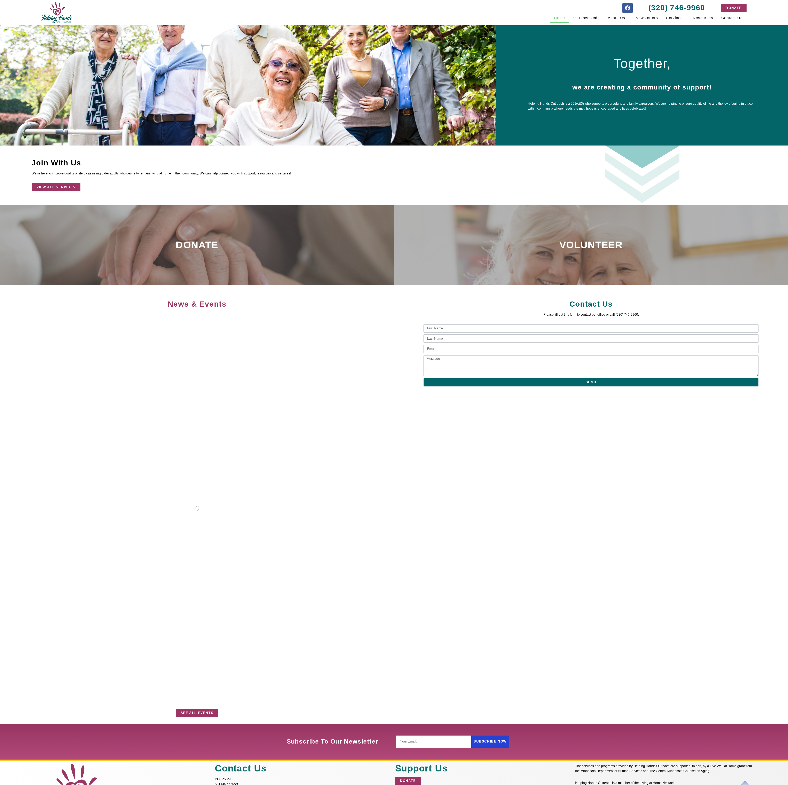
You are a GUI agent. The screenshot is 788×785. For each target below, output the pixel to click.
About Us (616, 18)
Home (559, 18)
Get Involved (585, 18)
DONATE (197, 245)
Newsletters (647, 18)
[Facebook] (627, 8)
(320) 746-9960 (676, 7)
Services (674, 18)
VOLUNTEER (591, 245)
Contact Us (731, 18)
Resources (703, 18)
